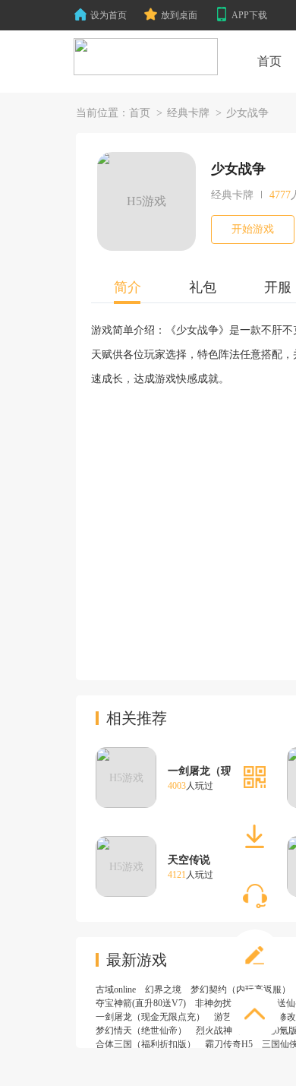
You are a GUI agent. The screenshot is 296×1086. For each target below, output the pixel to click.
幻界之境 (163, 989)
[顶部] (255, 1014)
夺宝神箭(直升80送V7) (141, 1003)
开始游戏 (252, 229)
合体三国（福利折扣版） (146, 1044)
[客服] (255, 896)
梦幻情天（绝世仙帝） (141, 1030)
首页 (139, 113)
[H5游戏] (146, 57)
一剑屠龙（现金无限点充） (150, 1017)
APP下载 (249, 15)
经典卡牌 (188, 113)
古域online (116, 989)
